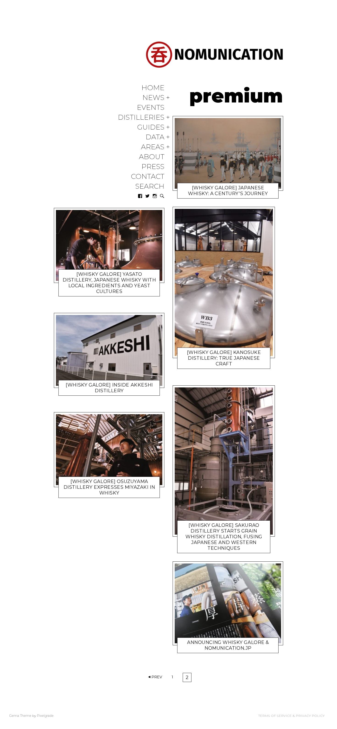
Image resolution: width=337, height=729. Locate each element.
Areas (152, 147)
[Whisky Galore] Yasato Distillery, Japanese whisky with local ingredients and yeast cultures (109, 282)
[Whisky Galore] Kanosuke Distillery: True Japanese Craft (224, 358)
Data (155, 137)
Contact (147, 177)
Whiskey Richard (223, 648)
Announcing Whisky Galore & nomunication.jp (228, 645)
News (153, 98)
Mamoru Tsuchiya (102, 292)
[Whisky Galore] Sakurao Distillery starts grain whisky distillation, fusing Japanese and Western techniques (223, 536)
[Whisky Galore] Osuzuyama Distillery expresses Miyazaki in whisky (109, 487)
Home (152, 88)
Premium (197, 364)
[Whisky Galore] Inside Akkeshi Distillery (109, 387)
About (151, 157)
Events (150, 108)
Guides (150, 127)
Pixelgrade (45, 716)
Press (152, 167)
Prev (157, 677)
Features (84, 391)
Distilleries (141, 117)
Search (149, 186)
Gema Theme (20, 716)
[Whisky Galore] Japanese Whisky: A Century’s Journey (228, 190)
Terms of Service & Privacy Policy (291, 716)
